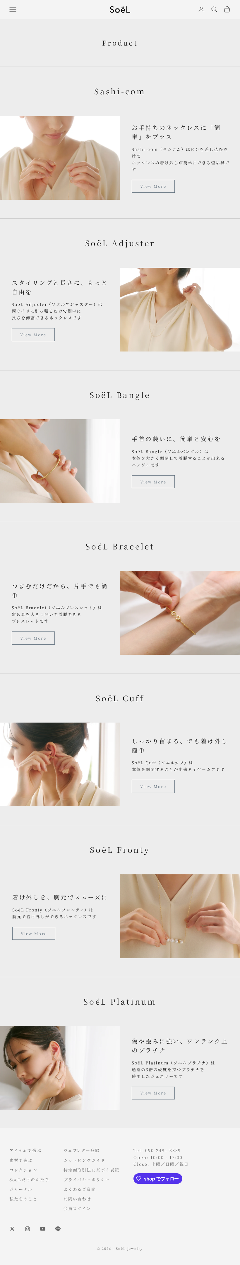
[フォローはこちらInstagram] (27, 1229)
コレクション (23, 1170)
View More (153, 186)
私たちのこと (23, 1199)
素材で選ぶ (21, 1160)
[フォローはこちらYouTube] (43, 1229)
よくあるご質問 (80, 1189)
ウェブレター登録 (82, 1150)
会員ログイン (77, 1208)
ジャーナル (20, 1189)
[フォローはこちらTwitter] (12, 1229)
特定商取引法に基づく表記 (92, 1170)
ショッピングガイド (85, 1160)
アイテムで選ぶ (25, 1150)
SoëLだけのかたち (29, 1179)
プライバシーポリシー (87, 1179)
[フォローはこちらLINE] (58, 1229)
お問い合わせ (78, 1199)
